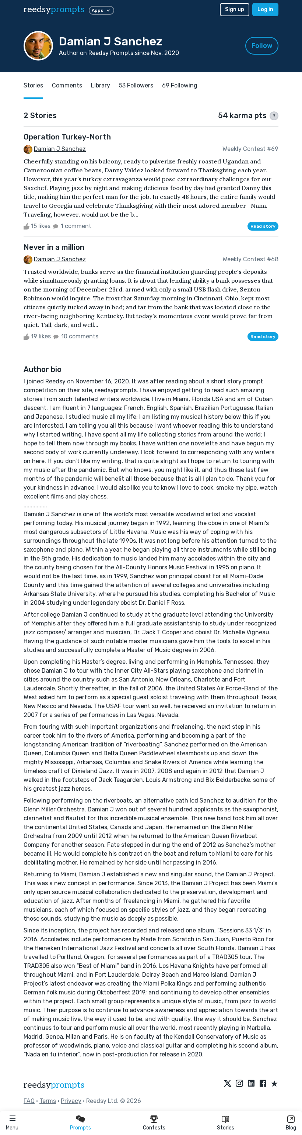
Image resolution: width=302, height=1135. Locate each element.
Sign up (234, 9)
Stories (225, 1128)
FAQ (29, 1100)
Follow (262, 46)
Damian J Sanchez (60, 148)
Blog (291, 1128)
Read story (262, 226)
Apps (97, 10)
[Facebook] (263, 1084)
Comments (67, 85)
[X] (227, 1084)
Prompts (80, 1128)
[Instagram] (239, 1084)
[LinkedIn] (251, 1084)
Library (100, 85)
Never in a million (54, 247)
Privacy (71, 1100)
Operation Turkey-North (67, 136)
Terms (47, 1100)
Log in (265, 9)
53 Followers (136, 85)
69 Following (179, 85)
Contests (154, 1128)
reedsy (54, 9)
